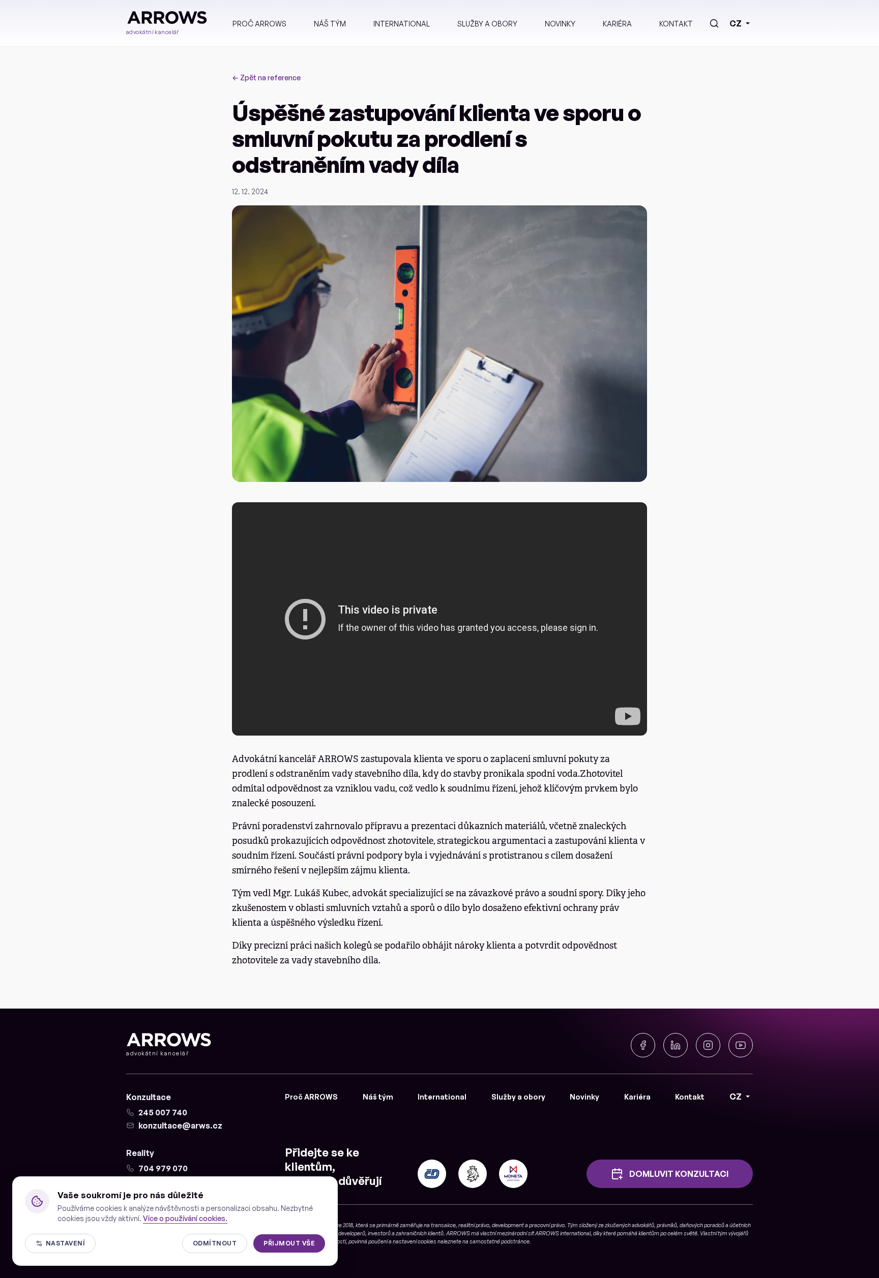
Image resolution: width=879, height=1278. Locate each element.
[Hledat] (714, 23)
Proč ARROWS (259, 23)
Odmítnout (215, 1243)
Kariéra (617, 23)
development (508, 1225)
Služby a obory (487, 23)
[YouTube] (740, 1045)
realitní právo (473, 1225)
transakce (443, 1225)
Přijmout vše (289, 1243)
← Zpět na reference (266, 77)
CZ (735, 23)
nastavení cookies (414, 1241)
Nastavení (65, 1243)
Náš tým (330, 23)
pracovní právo (547, 1225)
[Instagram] (708, 1045)
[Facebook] (643, 1045)
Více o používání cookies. (185, 1218)
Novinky (560, 23)
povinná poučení (368, 1241)
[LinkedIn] (675, 1045)
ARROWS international (563, 1233)
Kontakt (676, 23)
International (401, 23)
